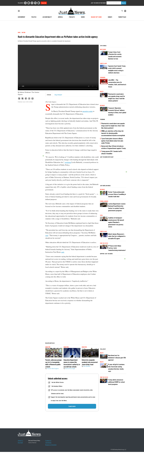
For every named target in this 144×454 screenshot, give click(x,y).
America (60, 17)
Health (101, 91)
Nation (23, 32)
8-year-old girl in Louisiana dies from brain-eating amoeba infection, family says (116, 367)
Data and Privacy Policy (34, 440)
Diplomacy (102, 105)
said (46, 235)
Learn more (72, 406)
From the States (104, 243)
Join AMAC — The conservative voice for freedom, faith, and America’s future (117, 83)
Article (49, 95)
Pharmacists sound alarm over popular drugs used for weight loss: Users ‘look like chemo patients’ (116, 97)
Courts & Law (103, 63)
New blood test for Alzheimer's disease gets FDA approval (117, 357)
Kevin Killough (70, 368)
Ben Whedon (87, 366)
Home (19, 32)
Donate (110, 17)
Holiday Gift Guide (96, 17)
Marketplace (122, 17)
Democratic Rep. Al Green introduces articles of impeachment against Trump (113, 147)
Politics (33, 17)
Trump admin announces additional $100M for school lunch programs (116, 382)
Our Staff (20, 442)
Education (47, 347)
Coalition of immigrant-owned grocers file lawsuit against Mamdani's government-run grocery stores (116, 222)
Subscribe (43, 3)
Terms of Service (32, 442)
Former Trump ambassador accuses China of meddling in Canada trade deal (117, 194)
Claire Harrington (53, 368)
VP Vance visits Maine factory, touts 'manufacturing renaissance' (117, 248)
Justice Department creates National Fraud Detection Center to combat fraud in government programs (117, 207)
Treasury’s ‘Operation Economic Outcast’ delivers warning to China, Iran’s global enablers (117, 111)
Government (21, 17)
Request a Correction (50, 445)
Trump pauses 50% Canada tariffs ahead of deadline (111, 152)
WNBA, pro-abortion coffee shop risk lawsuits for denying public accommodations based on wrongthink (113, 133)
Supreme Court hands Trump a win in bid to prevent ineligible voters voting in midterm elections (117, 69)
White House (103, 49)
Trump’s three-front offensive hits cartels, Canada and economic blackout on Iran (115, 55)
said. (62, 252)
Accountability (47, 17)
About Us (20, 440)
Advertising (48, 442)
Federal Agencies (104, 201)
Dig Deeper (58, 95)
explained (68, 162)
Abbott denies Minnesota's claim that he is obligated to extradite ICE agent (116, 236)
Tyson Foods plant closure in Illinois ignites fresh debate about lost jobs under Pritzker (112, 141)
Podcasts (72, 17)
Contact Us (48, 440)
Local (101, 215)
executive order (87, 111)
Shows (83, 17)
